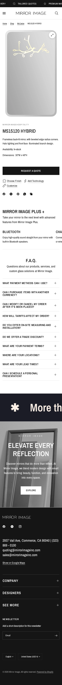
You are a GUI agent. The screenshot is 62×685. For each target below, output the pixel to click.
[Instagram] (22, 526)
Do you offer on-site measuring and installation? (27, 326)
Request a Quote (31, 170)
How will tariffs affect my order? (26, 316)
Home (5, 23)
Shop (12, 23)
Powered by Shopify (45, 671)
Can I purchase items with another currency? (26, 293)
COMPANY (10, 580)
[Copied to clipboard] (32, 194)
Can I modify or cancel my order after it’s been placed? (24, 305)
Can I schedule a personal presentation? (20, 374)
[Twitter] (14, 526)
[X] (12, 194)
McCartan (20, 23)
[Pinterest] (19, 194)
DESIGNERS (12, 592)
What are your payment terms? (23, 346)
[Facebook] (5, 194)
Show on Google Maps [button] (14, 562)
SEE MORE (11, 605)
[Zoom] (52, 35)
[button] (31, 490)
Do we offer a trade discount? (23, 337)
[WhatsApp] (25, 194)
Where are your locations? (21, 355)
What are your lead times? (20, 364)
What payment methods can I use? (25, 283)
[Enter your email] (56, 635)
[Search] (56, 13)
